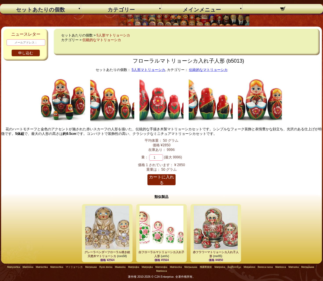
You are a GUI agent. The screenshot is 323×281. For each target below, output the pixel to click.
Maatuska (120, 267)
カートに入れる (161, 180)
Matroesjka (161, 267)
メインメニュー (202, 10)
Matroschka (56, 267)
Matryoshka (13, 267)
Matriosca (280, 267)
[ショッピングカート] (283, 9)
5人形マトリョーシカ (113, 35)
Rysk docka (105, 267)
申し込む (25, 53)
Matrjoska (219, 267)
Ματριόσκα (249, 267)
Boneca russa (265, 267)
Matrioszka (176, 267)
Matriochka (42, 267)
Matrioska (28, 267)
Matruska (294, 267)
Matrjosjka (133, 267)
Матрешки (91, 267)
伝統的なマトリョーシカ (101, 40)
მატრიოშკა (234, 267)
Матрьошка (190, 267)
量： (144, 157)
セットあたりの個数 (40, 10)
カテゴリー (121, 10)
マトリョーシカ (74, 267)
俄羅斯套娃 (206, 267)
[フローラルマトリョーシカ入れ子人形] (63, 120)
